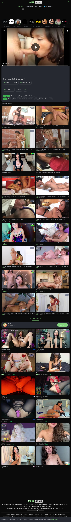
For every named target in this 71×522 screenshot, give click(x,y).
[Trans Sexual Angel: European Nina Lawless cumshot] (52, 140)
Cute (26, 96)
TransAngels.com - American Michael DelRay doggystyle (17, 149)
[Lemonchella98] (18, 410)
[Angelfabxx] (18, 457)
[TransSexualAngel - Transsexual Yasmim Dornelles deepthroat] (18, 257)
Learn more (54, 519)
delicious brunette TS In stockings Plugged (13, 196)
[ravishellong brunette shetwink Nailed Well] (18, 117)
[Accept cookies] (68, 519)
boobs (9, 99)
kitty (45, 99)
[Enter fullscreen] (67, 63)
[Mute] (4, 31)
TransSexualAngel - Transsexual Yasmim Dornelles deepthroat (18, 266)
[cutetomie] (18, 434)
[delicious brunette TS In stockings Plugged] (18, 187)
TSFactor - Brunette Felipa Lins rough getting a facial (50, 219)
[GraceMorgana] (18, 340)
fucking (19, 99)
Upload (14, 516)
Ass (16, 96)
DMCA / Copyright (10, 514)
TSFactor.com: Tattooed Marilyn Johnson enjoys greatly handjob (52, 266)
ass (14, 99)
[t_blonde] (18, 364)
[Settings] (67, 30)
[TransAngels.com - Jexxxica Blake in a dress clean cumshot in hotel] (52, 304)
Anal (12, 96)
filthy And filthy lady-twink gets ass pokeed (48, 172)
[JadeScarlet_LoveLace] (53, 387)
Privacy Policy (47, 514)
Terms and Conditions (59, 514)
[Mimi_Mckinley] (18, 281)
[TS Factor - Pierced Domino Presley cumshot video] (52, 234)
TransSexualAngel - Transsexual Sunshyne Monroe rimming (52, 196)
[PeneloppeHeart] (18, 164)
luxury (50, 99)
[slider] (35, 65)
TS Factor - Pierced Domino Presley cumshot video (50, 243)
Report (19, 89)
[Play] (35, 47)
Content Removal (28, 514)
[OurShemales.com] (35, 2)
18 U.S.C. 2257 (6, 516)
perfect (41, 99)
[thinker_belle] (53, 457)
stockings (24, 99)
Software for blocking (32, 510)
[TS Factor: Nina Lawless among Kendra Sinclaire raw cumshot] (18, 304)
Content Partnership (26, 516)
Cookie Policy (38, 514)
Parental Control (38, 516)
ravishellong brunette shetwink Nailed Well (13, 125)
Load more (35, 318)
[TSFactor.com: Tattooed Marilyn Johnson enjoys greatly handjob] (52, 257)
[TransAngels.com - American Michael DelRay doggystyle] (18, 140)
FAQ (18, 516)
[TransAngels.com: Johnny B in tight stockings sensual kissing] (52, 281)
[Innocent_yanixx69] (53, 434)
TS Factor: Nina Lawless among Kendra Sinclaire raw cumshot (18, 313)
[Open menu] (2, 2)
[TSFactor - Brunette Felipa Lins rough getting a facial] (52, 210)
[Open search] (68, 2)
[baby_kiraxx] (18, 234)
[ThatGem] (53, 364)
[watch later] (3, 108)
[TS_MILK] (18, 387)
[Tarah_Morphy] (53, 340)
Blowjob (21, 96)
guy (36, 99)
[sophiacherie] (53, 410)
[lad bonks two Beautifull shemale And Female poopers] (52, 117)
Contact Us (19, 514)
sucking (31, 99)
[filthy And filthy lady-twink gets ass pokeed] (52, 164)
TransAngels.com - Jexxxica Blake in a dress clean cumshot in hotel (52, 313)
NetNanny (41, 510)
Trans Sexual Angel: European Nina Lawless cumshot (50, 149)
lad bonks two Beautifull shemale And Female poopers (51, 125)
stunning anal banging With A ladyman (12, 219)
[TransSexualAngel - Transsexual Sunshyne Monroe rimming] (52, 187)
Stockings (31, 96)
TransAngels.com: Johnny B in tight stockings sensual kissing (52, 289)
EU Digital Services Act (50, 516)
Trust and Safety (62, 516)
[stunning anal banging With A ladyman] (18, 210)
